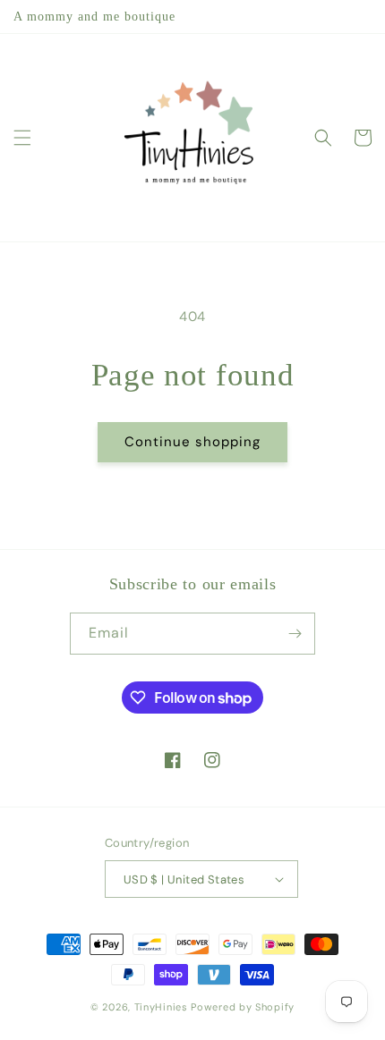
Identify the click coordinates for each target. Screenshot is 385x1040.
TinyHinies (161, 1007)
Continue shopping (192, 442)
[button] (22, 137)
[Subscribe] (294, 634)
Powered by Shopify (243, 1007)
